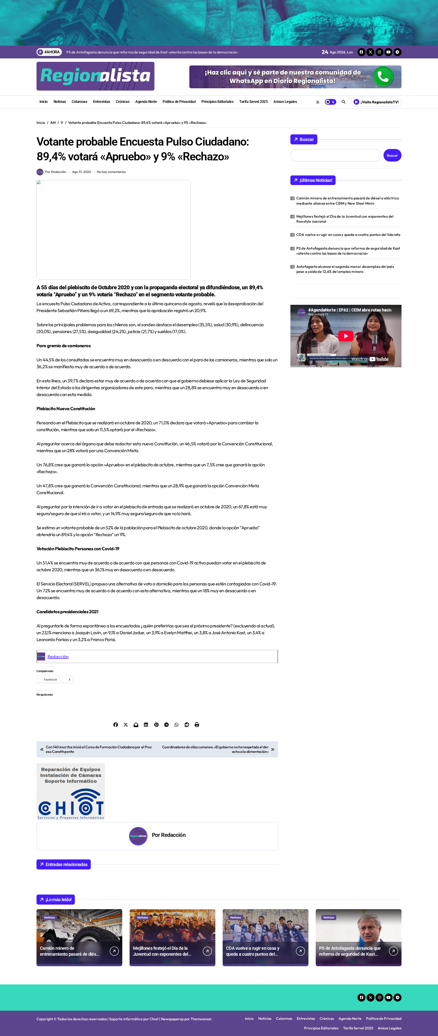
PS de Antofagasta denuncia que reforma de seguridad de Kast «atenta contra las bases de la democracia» (348, 251)
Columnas (79, 101)
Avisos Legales (285, 101)
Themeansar (201, 1019)
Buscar (307, 139)
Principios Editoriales (217, 101)
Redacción (58, 656)
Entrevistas (101, 101)
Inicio (43, 101)
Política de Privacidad (179, 101)
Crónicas (122, 101)
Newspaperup (172, 1019)
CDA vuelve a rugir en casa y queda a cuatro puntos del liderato (348, 234)
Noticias (60, 101)
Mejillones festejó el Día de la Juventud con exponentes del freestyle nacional (345, 219)
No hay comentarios (111, 172)
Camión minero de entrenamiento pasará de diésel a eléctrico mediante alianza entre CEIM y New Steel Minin (347, 200)
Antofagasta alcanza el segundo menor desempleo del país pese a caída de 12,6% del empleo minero (345, 269)
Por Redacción (55, 172)
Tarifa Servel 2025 (253, 101)
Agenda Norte (146, 101)
